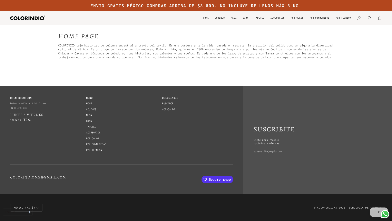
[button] (297, 18)
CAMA (89, 121)
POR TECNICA (94, 150)
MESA (89, 115)
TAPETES (91, 126)
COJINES (91, 109)
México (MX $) (24, 207)
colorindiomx (327, 207)
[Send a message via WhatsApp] (385, 214)
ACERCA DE (168, 109)
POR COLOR (92, 138)
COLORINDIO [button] (170, 97)
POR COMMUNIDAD (96, 144)
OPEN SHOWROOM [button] (21, 97)
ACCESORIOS (93, 132)
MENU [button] (89, 97)
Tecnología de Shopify (364, 207)
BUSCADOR (168, 103)
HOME (89, 103)
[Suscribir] (378, 151)
